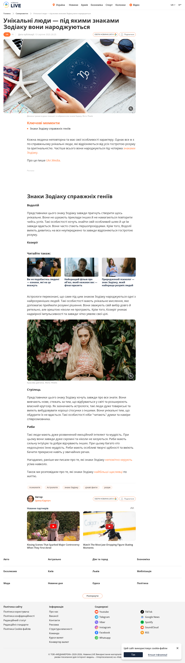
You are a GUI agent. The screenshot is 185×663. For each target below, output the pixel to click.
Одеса (96, 583)
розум (107, 487)
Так (133, 654)
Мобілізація (144, 571)
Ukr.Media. (53, 160)
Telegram (104, 617)
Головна (7, 13)
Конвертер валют (59, 642)
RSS (147, 632)
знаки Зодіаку (71, 487)
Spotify (149, 622)
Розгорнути (93, 595)
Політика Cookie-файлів (16, 629)
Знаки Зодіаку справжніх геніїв (50, 128)
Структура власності (60, 629)
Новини (73, 4)
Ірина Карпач (43, 500)
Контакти (54, 620)
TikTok (148, 611)
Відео (136, 4)
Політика (142, 583)
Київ (50, 571)
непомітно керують (118, 460)
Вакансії (53, 616)
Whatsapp (105, 637)
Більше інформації (157, 654)
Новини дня (55, 583)
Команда (54, 633)
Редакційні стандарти (15, 624)
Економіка (97, 4)
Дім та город (100, 559)
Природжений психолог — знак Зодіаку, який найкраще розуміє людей (118, 282)
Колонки (120, 4)
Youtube (104, 611)
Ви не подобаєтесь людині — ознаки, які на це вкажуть (43, 282)
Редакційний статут (14, 620)
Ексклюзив (10, 571)
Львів (95, 571)
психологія (34, 487)
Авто (6, 559)
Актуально (54, 559)
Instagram (105, 627)
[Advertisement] (79, 179)
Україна (60, 4)
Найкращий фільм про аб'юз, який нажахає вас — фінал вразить (80, 282)
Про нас (53, 611)
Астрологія (52, 487)
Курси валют (56, 637)
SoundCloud (152, 627)
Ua (172, 4)
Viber (102, 622)
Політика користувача (16, 611)
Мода (6, 583)
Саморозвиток (22, 13)
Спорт (109, 4)
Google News (152, 617)
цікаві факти (91, 487)
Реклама (54, 624)
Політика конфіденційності (19, 616)
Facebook (104, 632)
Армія (84, 4)
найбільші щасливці (108, 472)
